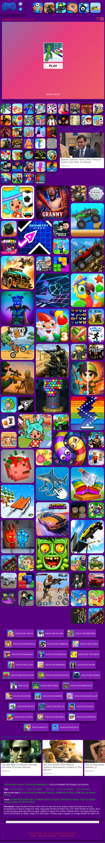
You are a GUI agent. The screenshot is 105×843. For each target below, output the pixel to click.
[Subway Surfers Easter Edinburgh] (86, 125)
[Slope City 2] (40, 159)
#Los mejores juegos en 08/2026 (82, 799)
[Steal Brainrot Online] (17, 183)
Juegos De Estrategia (24, 644)
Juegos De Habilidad (22, 654)
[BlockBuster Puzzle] (17, 171)
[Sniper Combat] (49, 12)
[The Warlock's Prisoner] (6, 136)
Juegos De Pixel (16, 789)
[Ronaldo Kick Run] (63, 113)
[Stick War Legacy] (61, 12)
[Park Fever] (40, 125)
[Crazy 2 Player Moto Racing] (6, 125)
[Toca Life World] (98, 125)
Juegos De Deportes (85, 633)
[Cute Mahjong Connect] (75, 125)
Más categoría (83, 789)
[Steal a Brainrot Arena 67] (17, 136)
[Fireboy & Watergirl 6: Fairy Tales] (40, 183)
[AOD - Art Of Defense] (17, 148)
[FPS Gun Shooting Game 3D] (6, 171)
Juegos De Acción (54, 633)
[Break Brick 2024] (52, 171)
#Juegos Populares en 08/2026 (16, 802)
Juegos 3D (49, 789)
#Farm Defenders (19, 799)
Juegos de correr (34, 789)
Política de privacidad (47, 836)
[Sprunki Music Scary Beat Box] (17, 159)
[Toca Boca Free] (29, 136)
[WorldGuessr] (29, 159)
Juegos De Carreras (57, 644)
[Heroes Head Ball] (38, 12)
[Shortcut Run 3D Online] (40, 148)
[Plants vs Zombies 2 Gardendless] (52, 159)
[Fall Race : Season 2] (29, 148)
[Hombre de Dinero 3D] (6, 113)
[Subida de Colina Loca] (95, 12)
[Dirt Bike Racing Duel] (98, 113)
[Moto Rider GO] (75, 113)
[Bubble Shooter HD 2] (29, 183)
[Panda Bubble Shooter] (52, 113)
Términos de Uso (66, 836)
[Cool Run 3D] (40, 171)
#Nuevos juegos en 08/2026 (56, 799)
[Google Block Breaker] (6, 183)
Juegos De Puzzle (89, 644)
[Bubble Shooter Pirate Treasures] (17, 125)
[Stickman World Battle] (52, 136)
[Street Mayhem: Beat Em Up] (29, 171)
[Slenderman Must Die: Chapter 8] (86, 113)
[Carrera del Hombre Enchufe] (17, 113)
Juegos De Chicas (24, 633)
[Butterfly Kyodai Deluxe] (52, 148)
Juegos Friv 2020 (13, 784)
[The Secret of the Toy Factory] (63, 125)
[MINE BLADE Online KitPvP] (29, 125)
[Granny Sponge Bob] (52, 125)
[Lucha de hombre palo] (29, 113)
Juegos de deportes (65, 789)
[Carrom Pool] (72, 12)
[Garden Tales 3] (6, 159)
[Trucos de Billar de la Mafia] (84, 12)
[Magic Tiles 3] (40, 136)
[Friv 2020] (20, 5)
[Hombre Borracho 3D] (40, 113)
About (33, 836)
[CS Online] (6, 148)
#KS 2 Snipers (37, 799)
